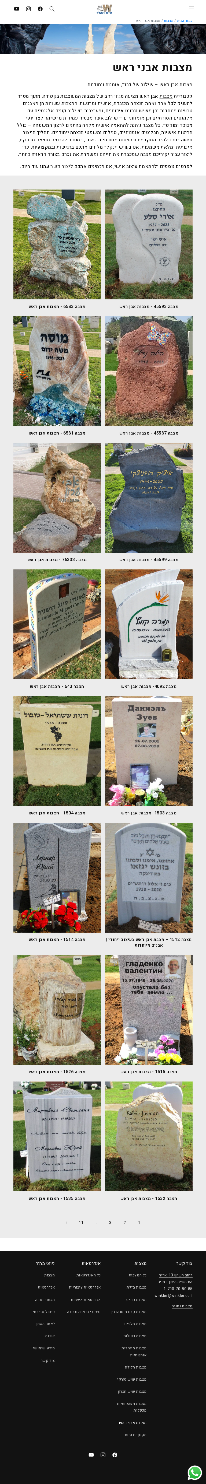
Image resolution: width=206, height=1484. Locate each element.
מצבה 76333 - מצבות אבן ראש (57, 560)
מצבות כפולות (135, 1336)
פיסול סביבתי (44, 1312)
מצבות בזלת (137, 1287)
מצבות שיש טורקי (132, 1379)
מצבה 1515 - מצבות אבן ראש (148, 1072)
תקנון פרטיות (136, 1435)
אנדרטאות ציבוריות (85, 1287)
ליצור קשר (61, 166)
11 (81, 1223)
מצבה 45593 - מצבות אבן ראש (149, 307)
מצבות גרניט (136, 1300)
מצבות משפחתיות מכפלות (132, 1407)
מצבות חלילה (136, 1367)
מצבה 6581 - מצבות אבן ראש (57, 433)
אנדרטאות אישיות (86, 1300)
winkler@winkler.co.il (173, 1295)
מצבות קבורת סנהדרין (129, 1312)
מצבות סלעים (135, 1324)
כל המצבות (138, 1275)
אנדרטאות (46, 1287)
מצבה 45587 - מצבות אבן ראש (149, 433)
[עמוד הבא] (67, 1222)
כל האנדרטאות (88, 1275)
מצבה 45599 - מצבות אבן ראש (149, 560)
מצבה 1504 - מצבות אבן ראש (57, 813)
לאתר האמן (45, 1324)
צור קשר (48, 1360)
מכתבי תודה (45, 1300)
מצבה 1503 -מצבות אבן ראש (148, 813)
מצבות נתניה (182, 1306)
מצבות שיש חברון (132, 1391)
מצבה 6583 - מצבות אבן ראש (57, 307)
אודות (50, 1336)
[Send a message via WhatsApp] (194, 1472)
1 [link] (139, 1222)
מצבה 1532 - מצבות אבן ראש (148, 1199)
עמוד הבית (185, 20)
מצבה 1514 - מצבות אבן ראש (57, 940)
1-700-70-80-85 (178, 1289)
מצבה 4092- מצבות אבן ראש (148, 687)
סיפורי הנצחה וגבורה (84, 1312)
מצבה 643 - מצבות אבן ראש (57, 687)
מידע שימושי (44, 1348)
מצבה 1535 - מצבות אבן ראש (57, 1199)
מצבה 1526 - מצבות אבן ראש (57, 1072)
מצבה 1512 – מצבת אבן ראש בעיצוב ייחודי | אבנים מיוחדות (149, 942)
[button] (191, 9)
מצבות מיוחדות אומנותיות (134, 1351)
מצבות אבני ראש (133, 1423)
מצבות (169, 20)
